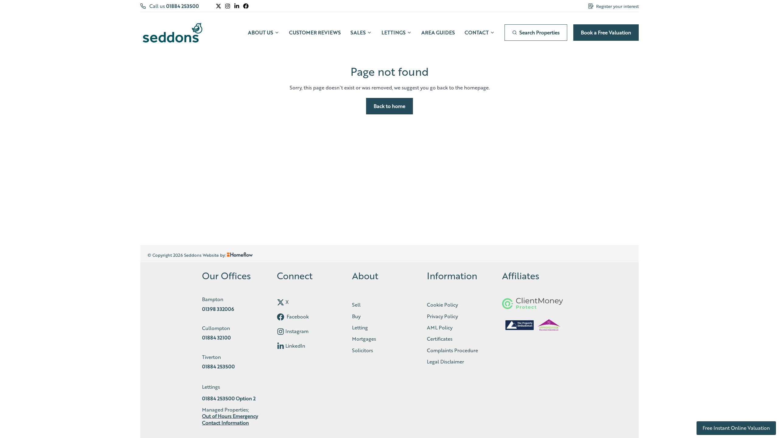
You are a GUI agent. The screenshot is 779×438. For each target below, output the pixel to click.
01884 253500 (182, 6)
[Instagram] (227, 6)
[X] (218, 6)
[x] (280, 302)
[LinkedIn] (236, 6)
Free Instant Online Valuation (736, 428)
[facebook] (280, 317)
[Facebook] (246, 6)
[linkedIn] (280, 346)
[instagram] (280, 331)
